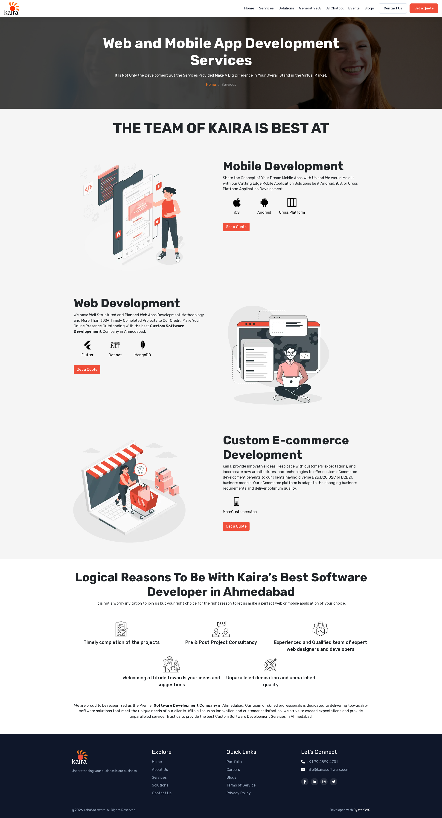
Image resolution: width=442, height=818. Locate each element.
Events (354, 8)
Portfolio (234, 762)
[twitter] (333, 782)
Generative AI (310, 8)
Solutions (286, 8)
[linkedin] (314, 782)
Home (249, 8)
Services (266, 8)
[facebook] (305, 782)
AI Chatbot (335, 8)
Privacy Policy (239, 793)
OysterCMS (362, 810)
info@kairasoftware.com (328, 769)
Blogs (369, 8)
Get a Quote (423, 8)
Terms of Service (241, 785)
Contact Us (393, 8)
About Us (160, 769)
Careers (233, 769)
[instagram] (324, 782)
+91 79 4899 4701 (322, 762)
